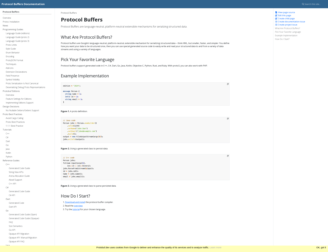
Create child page (286, 18)
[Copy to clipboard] (228, 84)
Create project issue (287, 24)
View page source (286, 12)
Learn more (215, 247)
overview (78, 205)
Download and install (75, 202)
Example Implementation (286, 35)
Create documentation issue (291, 21)
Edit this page (284, 15)
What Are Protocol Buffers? (287, 28)
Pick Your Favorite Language (288, 31)
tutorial (76, 209)
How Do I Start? (282, 39)
